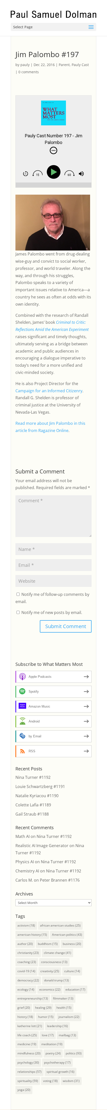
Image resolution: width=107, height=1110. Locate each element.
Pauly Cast (80, 64)
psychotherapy (57, 1062)
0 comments (28, 72)
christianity (28, 953)
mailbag (67, 1035)
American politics (67, 934)
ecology (25, 989)
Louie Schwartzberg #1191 (40, 786)
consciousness (54, 962)
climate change (57, 953)
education (75, 989)
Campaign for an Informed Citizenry (48, 391)
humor (46, 1017)
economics (49, 989)
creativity (49, 971)
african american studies (60, 925)
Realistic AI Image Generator (41, 845)
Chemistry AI (27, 871)
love (48, 1035)
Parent (64, 64)
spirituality (27, 1081)
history (25, 1017)
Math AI (22, 836)
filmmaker (63, 998)
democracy (28, 980)
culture (72, 971)
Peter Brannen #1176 (60, 880)
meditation (51, 1044)
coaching (26, 962)
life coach (27, 1035)
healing (43, 1007)
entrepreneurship (32, 998)
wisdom (71, 1081)
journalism (68, 1017)
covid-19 (26, 971)
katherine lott (29, 1026)
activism (26, 925)
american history (32, 934)
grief (23, 1007)
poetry (53, 1053)
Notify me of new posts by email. (51, 612)
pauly (25, 64)
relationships (29, 1072)
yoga (23, 1090)
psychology (28, 1062)
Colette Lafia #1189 (33, 805)
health (63, 1007)
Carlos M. (24, 880)
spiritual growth (60, 1072)
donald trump (56, 980)
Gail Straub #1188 (32, 814)
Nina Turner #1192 (33, 777)
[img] (53, 150)
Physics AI (24, 861)
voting (50, 1081)
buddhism (48, 944)
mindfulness (29, 1053)
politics (74, 1053)
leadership (57, 1026)
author (25, 944)
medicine (26, 1044)
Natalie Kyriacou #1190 (36, 795)
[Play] (54, 172)
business (72, 944)
